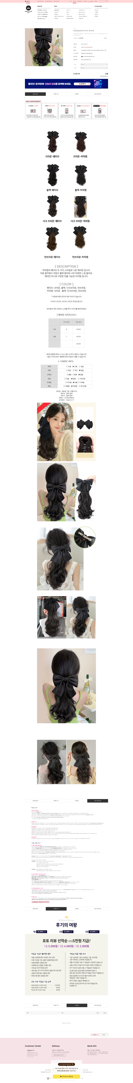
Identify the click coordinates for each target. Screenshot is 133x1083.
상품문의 (77, 93)
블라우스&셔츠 (82, 14)
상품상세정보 (35, 93)
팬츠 (67, 12)
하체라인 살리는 (42, 12)
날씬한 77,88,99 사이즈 (59, 16)
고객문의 (96, 12)
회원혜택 (96, 16)
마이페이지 (85, 1)
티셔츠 (68, 14)
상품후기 (96, 14)
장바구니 (89, 1)
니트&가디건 (81, 10)
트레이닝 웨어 (69, 16)
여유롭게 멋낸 (42, 14)
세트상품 (56, 18)
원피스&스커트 (82, 12)
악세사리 (80, 16)
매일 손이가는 (42, 16)
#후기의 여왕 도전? (40, 1)
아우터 (68, 10)
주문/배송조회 (79, 1)
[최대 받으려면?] (88, 47)
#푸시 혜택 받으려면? (48, 1)
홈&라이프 (85, 16)
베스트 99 (56, 12)
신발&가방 (81, 18)
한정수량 (41, 18)
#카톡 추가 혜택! (56, 1)
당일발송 (56, 14)
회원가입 (74, 1)
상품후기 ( (56, 93)
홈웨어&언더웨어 (70, 18)
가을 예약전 (42, 10)
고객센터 (95, 1)
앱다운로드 (28, 1)
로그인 (70, 1)
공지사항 (96, 10)
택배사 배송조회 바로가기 (59, 1055)
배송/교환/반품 (97, 93)
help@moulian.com (88, 1072)
